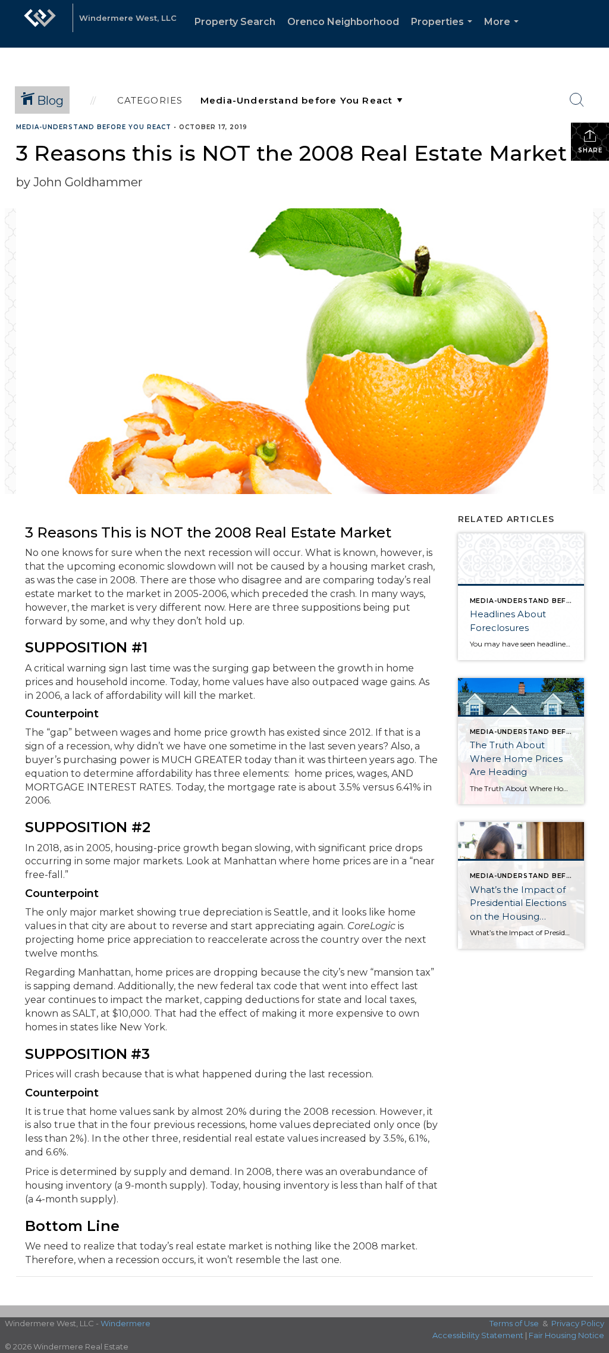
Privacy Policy (577, 1323)
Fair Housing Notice (566, 1335)
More (503, 32)
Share (590, 150)
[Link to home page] (40, 24)
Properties (444, 32)
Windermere (125, 1323)
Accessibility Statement (477, 1335)
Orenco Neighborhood (343, 21)
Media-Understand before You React (93, 127)
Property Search (234, 21)
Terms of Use (514, 1323)
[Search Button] (577, 100)
